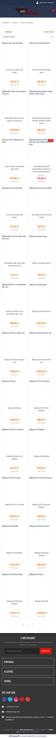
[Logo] (29, 11)
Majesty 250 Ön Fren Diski (14, 504)
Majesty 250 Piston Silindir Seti (41, 361)
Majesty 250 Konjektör (14, 553)
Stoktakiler (8, 32)
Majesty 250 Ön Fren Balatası (41, 409)
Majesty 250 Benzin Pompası (42, 554)
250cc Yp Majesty (26, 22)
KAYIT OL (45, 651)
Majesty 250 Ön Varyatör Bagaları (41, 505)
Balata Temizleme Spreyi (41, 263)
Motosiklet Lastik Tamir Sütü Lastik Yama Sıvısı (14, 264)
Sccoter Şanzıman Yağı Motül (14, 216)
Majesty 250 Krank (41, 601)
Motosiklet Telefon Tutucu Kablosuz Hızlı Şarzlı (14, 119)
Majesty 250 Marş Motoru (41, 311)
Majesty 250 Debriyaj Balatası (14, 602)
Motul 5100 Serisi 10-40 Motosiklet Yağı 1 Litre (14, 312)
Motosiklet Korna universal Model (41, 216)
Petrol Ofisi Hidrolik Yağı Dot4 (42, 71)
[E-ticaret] (27, 736)
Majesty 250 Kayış (14, 408)
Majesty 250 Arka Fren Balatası (14, 457)
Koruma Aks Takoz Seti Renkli (14, 71)
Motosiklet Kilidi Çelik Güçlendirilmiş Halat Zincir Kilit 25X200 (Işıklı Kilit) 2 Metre (41, 169)
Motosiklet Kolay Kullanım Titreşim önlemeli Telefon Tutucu (41, 120)
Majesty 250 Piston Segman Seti (14, 361)
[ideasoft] (14, 736)
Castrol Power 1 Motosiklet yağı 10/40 (14, 167)
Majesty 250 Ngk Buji (41, 456)
